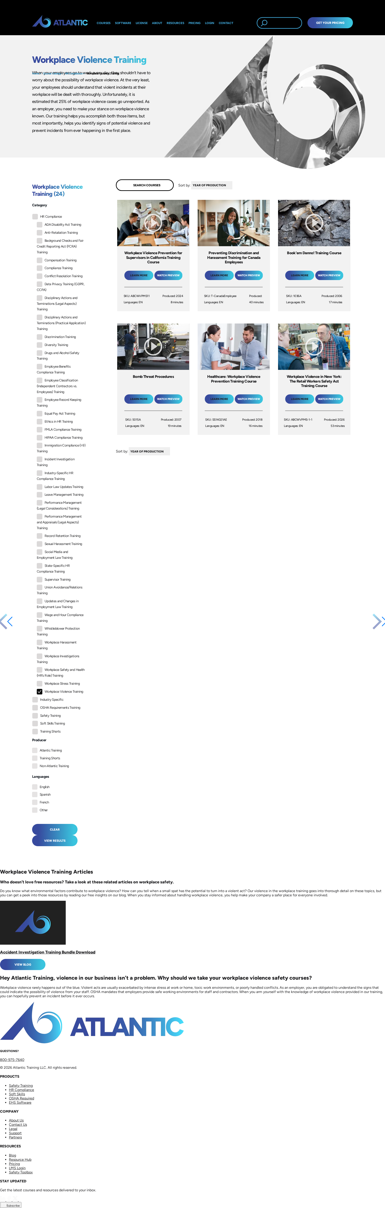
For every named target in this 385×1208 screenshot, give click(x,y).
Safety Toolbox (21, 1172)
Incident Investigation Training (55, 462)
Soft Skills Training (52, 723)
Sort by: (184, 185)
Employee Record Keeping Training (59, 402)
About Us (16, 1120)
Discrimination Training (60, 337)
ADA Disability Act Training (63, 225)
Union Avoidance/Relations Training (59, 590)
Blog (12, 1155)
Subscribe (13, 1205)
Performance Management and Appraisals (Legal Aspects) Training (59, 522)
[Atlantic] (60, 23)
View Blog (22, 964)
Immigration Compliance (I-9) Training (61, 448)
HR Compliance (74, 73)
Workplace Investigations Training (58, 659)
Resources (175, 23)
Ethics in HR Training (59, 422)
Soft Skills (17, 1094)
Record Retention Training (62, 536)
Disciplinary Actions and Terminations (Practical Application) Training (61, 323)
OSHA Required (21, 1098)
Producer (39, 740)
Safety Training (50, 716)
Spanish (45, 794)
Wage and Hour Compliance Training (60, 618)
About (157, 23)
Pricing (14, 1164)
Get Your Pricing (330, 23)
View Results (55, 840)
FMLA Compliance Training (63, 430)
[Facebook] (9, 1200)
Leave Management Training (64, 495)
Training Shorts (50, 731)
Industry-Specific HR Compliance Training (55, 476)
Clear (55, 829)
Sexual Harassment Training (63, 544)
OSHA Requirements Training (60, 708)
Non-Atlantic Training (54, 766)
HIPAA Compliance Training (63, 438)
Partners (15, 1137)
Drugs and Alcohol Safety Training (58, 356)
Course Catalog (52, 73)
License (142, 23)
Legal (13, 1129)
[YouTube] (21, 1200)
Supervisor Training (58, 579)
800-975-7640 (12, 1060)
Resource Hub (20, 1159)
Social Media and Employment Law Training (54, 555)
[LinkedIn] (3, 1200)
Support (15, 1133)
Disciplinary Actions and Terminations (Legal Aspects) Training (57, 303)
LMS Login (17, 1168)
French (44, 802)
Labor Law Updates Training (64, 487)
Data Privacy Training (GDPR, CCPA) (60, 287)
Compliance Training (59, 268)
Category (39, 205)
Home (35, 73)
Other (44, 810)
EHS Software (20, 1102)
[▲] (233, 185)
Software (123, 23)
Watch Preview (168, 275)
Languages (40, 776)
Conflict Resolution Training (63, 276)
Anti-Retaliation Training (61, 233)
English (44, 787)
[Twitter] (15, 1200)
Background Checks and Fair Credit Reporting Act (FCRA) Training (60, 246)
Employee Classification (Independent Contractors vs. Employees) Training (57, 386)
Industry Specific (51, 700)
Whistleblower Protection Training (58, 631)
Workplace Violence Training (102, 73)
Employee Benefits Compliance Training (53, 369)
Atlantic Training (51, 750)
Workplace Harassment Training (56, 645)
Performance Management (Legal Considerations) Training (59, 505)
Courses (104, 23)
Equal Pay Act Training (60, 414)
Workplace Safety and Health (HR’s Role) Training (61, 673)
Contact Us (18, 1124)
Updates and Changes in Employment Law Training (57, 604)
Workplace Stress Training (62, 684)
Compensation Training (61, 260)
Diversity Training (56, 345)
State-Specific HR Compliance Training (53, 568)
